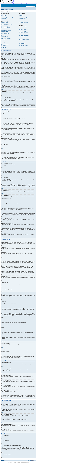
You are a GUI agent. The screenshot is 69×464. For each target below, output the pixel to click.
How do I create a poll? (3, 32)
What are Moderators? (21, 14)
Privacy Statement (11, 462)
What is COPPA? (3, 14)
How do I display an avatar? (4, 26)
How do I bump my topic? (4, 39)
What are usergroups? (21, 15)
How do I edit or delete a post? (4, 31)
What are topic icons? (3, 47)
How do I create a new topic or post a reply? (6, 30)
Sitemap (8, 462)
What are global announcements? (5, 44)
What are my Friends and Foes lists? (23, 26)
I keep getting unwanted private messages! (23, 22)
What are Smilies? (3, 43)
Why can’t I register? (3, 15)
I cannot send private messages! (22, 21)
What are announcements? (4, 45)
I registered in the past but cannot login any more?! (7, 17)
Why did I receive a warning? (4, 36)
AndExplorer (13, 3)
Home (1, 3)
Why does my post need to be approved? (6, 38)
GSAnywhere (24, 3)
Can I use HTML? (3, 42)
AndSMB (9, 3)
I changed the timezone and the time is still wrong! (6, 24)
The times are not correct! (4, 23)
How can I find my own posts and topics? (23, 32)
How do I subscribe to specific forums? (23, 36)
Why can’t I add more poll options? (5, 33)
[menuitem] (6, 8)
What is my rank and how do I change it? (5, 27)
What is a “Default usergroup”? (22, 18)
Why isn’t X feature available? (22, 43)
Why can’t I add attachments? (4, 35)
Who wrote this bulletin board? (22, 42)
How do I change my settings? (4, 22)
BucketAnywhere (19, 3)
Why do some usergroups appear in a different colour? (25, 17)
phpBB (11, 135)
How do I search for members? (22, 31)
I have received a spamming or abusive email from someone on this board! (26, 23)
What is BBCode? (3, 41)
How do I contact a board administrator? (23, 45)
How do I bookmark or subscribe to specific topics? (24, 35)
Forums (28, 3)
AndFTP (5, 3)
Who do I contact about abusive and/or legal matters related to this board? (26, 44)
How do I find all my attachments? (22, 40)
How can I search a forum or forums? (23, 29)
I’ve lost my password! (3, 18)
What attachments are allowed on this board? (24, 39)
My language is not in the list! (4, 25)
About (31, 3)
